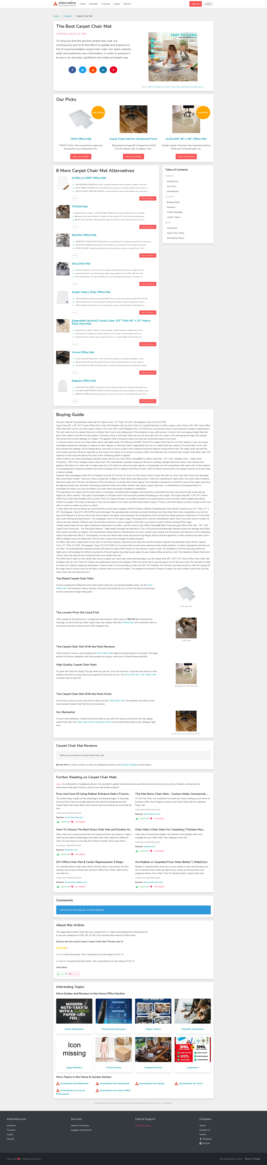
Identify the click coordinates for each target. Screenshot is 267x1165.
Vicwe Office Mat (83, 352)
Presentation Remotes (114, 1029)
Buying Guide (173, 202)
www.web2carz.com (153, 882)
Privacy (256, 1158)
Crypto (116, 3)
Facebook (207, 1138)
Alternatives (173, 191)
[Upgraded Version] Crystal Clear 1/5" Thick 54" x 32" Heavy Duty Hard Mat (111, 322)
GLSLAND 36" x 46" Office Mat (186, 139)
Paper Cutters (153, 1029)
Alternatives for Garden (152, 1083)
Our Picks (171, 186)
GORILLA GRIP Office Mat (89, 178)
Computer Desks (153, 1067)
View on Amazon (81, 156)
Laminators (193, 1067)
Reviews (171, 207)
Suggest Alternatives (81, 1130)
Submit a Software (80, 1125)
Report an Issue (142, 1125)
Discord (127, 3)
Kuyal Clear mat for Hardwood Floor (133, 139)
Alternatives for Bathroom (74, 1083)
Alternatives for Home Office (115, 1090)
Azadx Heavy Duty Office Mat (91, 292)
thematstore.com (152, 814)
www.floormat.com (74, 817)
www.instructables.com (76, 882)
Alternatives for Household (114, 1083)
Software (93, 3)
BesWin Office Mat (84, 235)
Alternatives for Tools (190, 1083)
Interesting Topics (175, 238)
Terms (248, 1158)
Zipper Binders (74, 1067)
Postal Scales (113, 1067)
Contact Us (204, 1130)
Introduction (172, 181)
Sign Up (195, 3)
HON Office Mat (80, 139)
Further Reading (174, 212)
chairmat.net (149, 846)
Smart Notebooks (74, 1029)
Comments (172, 228)
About (202, 1125)
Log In (208, 3)
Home (83, 3)
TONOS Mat (80, 206)
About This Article (175, 233)
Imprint (202, 1134)
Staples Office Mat (84, 381)
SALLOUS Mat (81, 263)
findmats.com (71, 849)
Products (105, 3)
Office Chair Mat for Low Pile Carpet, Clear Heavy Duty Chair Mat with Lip (176, 87)
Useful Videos (174, 217)
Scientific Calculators (192, 1029)
